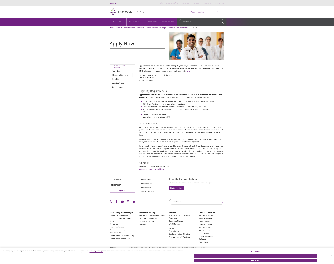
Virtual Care (203, 242)
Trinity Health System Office (169, 3)
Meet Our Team (118, 83)
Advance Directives (206, 215)
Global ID (115, 79)
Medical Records (205, 227)
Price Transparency (206, 236)
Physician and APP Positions (179, 237)
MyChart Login (204, 230)
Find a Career (174, 231)
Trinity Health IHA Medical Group (122, 236)
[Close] (331, 255)
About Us (197, 3)
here (188, 71)
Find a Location (134, 22)
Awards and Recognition (119, 215)
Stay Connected (118, 87)
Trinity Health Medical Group (120, 239)
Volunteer (143, 224)
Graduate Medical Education (179, 234)
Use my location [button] (198, 12)
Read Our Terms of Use (96, 252)
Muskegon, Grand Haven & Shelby (152, 215)
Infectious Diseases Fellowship (120, 67)
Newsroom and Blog (117, 230)
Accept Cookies (255, 260)
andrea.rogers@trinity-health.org (151, 169)
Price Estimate (204, 233)
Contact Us (114, 224)
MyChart (217, 12)
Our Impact (185, 3)
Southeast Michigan (146, 221)
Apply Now (116, 71)
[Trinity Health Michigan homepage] (121, 12)
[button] (133, 75)
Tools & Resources (168, 22)
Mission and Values (117, 227)
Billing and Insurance (206, 218)
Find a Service (152, 22)
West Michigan (174, 224)
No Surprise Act (115, 233)
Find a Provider (176, 188)
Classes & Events (205, 221)
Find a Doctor (118, 22)
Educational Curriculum (120, 75)
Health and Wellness (206, 224)
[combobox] (201, 21)
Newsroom (207, 3)
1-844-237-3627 (219, 3)
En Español (203, 239)
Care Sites (113, 3)
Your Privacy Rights (255, 251)
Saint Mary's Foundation (148, 218)
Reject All (255, 256)
